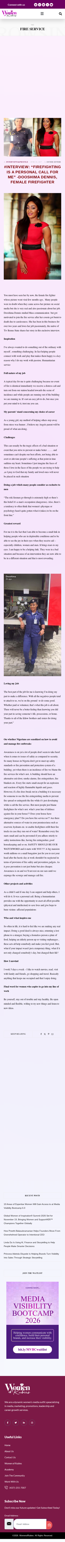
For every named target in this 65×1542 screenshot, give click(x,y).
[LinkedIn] (24, 1423)
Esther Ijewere (54, 162)
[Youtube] (51, 4)
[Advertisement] (32, 77)
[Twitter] (45, 1034)
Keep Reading (18, 1034)
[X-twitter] (47, 4)
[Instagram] (39, 4)
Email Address (12, 1515)
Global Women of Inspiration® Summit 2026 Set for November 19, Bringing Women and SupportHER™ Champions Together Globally (28, 1219)
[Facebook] (35, 4)
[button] (42, 14)
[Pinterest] (48, 1034)
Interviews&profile (17, 162)
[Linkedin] (43, 4)
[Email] (52, 1034)
